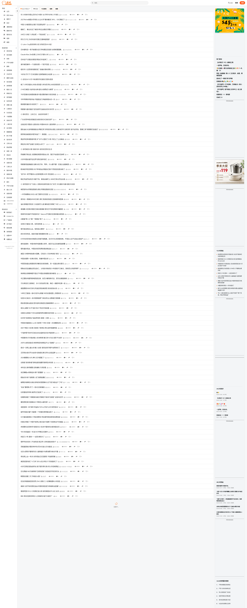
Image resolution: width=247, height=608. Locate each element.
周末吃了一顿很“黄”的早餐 (225, 78)
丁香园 (62, 509)
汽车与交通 (10, 186)
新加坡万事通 (53, 118)
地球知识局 (61, 109)
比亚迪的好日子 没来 (28, 534)
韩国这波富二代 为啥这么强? (30, 450)
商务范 (59, 326)
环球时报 (42, 529)
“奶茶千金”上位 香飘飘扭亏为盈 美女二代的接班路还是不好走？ (42, 539)
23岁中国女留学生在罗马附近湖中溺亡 (34, 138)
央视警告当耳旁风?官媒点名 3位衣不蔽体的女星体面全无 (40, 400)
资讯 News (10, 15)
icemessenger (65, 227)
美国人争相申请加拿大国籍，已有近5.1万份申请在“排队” (40, 227)
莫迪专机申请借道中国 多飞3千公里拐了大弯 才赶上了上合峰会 (42, 123)
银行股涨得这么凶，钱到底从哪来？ (33, 203)
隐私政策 (9, 228)
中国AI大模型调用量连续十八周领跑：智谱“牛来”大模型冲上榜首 (43, 584)
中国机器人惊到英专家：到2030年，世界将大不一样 (39, 564)
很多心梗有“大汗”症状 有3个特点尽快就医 (35, 282)
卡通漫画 (9, 116)
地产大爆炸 (51, 128)
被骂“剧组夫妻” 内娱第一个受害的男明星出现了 (37, 386)
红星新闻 (58, 287)
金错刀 (49, 361)
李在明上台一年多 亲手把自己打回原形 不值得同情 (38, 430)
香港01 (58, 277)
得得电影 (53, 59)
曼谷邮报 (56, 69)
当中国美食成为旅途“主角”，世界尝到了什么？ (37, 569)
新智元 (52, 49)
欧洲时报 (51, 138)
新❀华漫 (9, 136)
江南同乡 (9, 109)
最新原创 (9, 27)
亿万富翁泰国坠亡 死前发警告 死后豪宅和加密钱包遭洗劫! (40, 391)
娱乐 (8, 182)
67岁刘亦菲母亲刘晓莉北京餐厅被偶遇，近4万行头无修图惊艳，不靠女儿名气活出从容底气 (52, 213)
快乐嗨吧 (9, 55)
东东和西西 (68, 371)
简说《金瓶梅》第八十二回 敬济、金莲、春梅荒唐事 (230, 74)
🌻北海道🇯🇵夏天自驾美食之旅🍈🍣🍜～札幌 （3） (229, 69)
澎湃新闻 (58, 153)
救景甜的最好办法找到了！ (30, 94)
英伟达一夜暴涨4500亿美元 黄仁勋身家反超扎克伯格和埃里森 (42, 173)
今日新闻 (43, 9)
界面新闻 (63, 178)
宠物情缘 (9, 70)
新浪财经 (43, 579)
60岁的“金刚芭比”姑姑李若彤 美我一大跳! (35, 292)
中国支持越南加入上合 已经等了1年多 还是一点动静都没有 (41, 297)
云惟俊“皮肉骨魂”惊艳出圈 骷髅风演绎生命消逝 (37, 336)
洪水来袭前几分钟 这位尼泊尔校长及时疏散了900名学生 (40, 544)
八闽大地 (9, 124)
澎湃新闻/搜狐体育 (60, 163)
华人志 (45, 480)
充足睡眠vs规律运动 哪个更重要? (32, 346)
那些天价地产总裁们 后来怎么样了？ (33, 128)
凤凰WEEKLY (50, 331)
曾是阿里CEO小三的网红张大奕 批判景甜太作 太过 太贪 (40, 465)
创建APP (9, 235)
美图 (8, 42)
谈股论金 (9, 163)
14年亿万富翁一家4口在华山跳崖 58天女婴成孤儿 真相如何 (41, 267)
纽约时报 (60, 495)
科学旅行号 (67, 311)
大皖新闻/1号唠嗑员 (66, 440)
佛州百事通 (65, 74)
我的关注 (9, 34)
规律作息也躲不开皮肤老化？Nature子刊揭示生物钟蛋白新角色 (42, 188)
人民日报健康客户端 (64, 415)
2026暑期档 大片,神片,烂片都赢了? (32, 331)
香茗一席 (9, 151)
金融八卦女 (69, 539)
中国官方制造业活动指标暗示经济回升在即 (35, 504)
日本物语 (53, 54)
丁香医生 (47, 346)
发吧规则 (9, 232)
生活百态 (9, 113)
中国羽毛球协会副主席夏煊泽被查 (32, 549)
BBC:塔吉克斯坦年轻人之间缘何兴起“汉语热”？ (37, 470)
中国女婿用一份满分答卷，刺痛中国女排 (34, 232)
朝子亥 (53, 574)
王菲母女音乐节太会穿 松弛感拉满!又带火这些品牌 (38, 326)
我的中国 (9, 170)
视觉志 (50, 341)
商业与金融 (10, 178)
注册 (242, 3)
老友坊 (9, 155)
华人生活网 (63, 15)
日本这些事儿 (68, 44)
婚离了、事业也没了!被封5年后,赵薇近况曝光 (36, 29)
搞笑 (8, 66)
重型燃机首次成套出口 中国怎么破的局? (34, 376)
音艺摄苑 (9, 97)
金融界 (44, 450)
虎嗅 (38, 534)
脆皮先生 (43, 94)
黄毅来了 (64, 400)
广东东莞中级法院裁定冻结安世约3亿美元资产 (36, 104)
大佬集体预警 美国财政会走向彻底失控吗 (35, 574)
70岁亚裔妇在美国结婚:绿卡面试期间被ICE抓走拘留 (38, 84)
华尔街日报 (64, 460)
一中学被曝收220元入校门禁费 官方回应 (34, 168)
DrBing (53, 292)
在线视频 (9, 197)
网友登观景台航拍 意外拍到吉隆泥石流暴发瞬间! (37, 277)
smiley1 (71, 252)
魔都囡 (63, 465)
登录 (236, 3)
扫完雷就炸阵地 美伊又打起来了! (32, 366)
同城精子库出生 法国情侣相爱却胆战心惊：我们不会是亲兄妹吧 (42, 133)
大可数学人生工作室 (57, 589)
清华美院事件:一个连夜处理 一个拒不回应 (35, 59)
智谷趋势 (49, 524)
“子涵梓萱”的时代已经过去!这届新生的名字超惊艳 (38, 306)
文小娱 (61, 262)
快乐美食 (9, 82)
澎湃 (57, 307)
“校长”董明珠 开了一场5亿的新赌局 (33, 361)
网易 (46, 514)
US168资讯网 (56, 64)
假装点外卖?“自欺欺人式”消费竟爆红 (33, 351)
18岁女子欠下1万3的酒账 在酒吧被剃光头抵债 (36, 69)
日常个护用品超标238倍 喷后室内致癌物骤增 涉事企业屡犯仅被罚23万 (45, 499)
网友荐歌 (9, 147)
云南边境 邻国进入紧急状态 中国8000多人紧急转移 (38, 109)
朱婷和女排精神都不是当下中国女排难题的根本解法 (38, 247)
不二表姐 (67, 356)
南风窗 (48, 410)
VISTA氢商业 (69, 490)
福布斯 (67, 173)
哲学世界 (9, 101)
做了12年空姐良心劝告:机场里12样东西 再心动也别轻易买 (40, 74)
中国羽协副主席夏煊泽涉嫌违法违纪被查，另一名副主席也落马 (42, 237)
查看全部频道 (10, 201)
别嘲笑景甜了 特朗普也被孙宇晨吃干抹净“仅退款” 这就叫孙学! (42, 371)
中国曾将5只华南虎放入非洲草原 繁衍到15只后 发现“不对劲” (41, 311)
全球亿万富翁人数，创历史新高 (31, 198)
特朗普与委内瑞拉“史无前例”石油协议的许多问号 (37, 99)
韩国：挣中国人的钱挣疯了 (30, 579)
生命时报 (53, 282)
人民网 (67, 183)
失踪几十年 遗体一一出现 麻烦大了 (33, 410)
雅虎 (63, 485)
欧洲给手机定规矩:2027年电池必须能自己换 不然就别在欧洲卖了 (43, 148)
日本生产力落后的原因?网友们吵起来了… (35, 54)
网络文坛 (9, 93)
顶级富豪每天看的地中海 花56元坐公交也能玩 (36, 420)
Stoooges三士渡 (71, 20)
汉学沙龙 (9, 143)
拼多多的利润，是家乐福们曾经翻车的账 (34, 208)
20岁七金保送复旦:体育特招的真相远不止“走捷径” (38, 316)
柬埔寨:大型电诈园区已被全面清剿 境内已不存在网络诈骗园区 (42, 183)
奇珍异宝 (9, 51)
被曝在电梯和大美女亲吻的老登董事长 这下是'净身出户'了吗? (42, 356)
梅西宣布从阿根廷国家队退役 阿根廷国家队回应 (37, 163)
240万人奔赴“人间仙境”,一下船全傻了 (33, 34)
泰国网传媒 (51, 25)
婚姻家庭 (9, 132)
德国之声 (58, 99)
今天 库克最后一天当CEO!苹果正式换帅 (34, 405)
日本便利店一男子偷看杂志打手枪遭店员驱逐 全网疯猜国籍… (41, 44)
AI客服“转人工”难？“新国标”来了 (32, 193)
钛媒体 (69, 148)
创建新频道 (10, 204)
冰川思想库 (58, 475)
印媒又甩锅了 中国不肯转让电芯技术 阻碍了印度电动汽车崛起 (42, 396)
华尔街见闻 (64, 445)
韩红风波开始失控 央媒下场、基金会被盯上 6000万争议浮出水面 (43, 158)
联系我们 (9, 212)
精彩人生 (9, 89)
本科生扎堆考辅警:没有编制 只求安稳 (33, 341)
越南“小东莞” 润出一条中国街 (31, 480)
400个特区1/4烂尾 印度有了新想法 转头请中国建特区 (39, 302)
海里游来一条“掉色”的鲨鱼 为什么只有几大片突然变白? (39, 381)
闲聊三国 (9, 105)
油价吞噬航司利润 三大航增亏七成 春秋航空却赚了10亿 (40, 178)
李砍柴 (55, 39)
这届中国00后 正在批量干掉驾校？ (32, 524)
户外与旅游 (10, 62)
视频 (8, 38)
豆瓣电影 (53, 603)
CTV (72, 143)
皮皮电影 (56, 29)
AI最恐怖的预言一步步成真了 (31, 598)
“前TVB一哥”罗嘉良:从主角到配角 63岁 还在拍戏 (37, 153)
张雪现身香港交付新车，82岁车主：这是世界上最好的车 (40, 559)
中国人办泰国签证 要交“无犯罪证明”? (33, 24)
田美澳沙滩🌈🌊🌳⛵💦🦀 (225, 81)
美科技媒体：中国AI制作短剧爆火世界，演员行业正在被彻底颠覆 (43, 217)
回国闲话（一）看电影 (223, 94)
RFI (55, 104)
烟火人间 (9, 190)
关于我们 (9, 224)
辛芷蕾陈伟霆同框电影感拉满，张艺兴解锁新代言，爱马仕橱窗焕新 (44, 252)
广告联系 (9, 220)
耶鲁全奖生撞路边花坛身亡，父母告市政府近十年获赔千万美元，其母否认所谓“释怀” (50, 242)
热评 (8, 23)
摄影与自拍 (10, 78)
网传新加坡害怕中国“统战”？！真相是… (34, 118)
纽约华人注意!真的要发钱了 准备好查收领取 (36, 64)
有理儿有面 (58, 79)
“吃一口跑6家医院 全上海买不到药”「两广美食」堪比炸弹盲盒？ (42, 490)
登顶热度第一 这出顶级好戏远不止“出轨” (34, 603)
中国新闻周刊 (54, 168)
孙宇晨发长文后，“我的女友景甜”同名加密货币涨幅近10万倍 (41, 554)
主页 (8, 11)
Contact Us (10, 216)
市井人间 (62, 425)
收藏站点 (9, 239)
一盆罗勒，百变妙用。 (223, 65)
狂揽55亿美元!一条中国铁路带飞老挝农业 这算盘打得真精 (40, 272)
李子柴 (64, 272)
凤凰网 (68, 123)
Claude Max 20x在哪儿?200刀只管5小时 (35, 49)
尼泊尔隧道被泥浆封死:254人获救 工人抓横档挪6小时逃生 (40, 455)
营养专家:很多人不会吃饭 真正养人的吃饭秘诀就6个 (38, 415)
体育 (8, 59)
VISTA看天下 (65, 321)
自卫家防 (9, 128)
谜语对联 (9, 193)
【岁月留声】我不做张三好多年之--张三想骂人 (229, 90)
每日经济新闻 (104, 114)
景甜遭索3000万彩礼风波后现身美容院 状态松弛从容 (39, 262)
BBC (67, 133)
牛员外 (69, 217)
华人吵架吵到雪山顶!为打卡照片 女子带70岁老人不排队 (40, 15)
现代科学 (9, 139)
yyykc (69, 257)
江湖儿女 (9, 166)
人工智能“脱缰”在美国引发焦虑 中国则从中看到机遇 (38, 495)
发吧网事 (9, 86)
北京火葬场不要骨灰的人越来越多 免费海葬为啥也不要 (39, 425)
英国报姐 (65, 391)
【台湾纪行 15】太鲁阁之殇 (225, 62)
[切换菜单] (17, 11)
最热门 (9, 19)
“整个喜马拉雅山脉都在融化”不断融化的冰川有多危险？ (40, 519)
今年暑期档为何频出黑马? (29, 529)
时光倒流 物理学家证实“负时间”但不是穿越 (35, 588)
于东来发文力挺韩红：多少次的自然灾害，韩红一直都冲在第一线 (43, 257)
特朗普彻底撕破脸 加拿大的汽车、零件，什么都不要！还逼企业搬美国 (45, 143)
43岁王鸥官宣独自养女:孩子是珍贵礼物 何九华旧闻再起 (40, 440)
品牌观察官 (74, 499)
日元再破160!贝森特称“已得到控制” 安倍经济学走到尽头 (40, 445)
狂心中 (52, 208)
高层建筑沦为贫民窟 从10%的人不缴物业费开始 (37, 475)
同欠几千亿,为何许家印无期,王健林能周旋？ (36, 39)
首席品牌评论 (60, 594)
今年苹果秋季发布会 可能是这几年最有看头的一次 (38, 89)
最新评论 (9, 31)
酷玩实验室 (50, 351)
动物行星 (63, 381)
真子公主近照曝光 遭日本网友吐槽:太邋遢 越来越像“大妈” (40, 485)
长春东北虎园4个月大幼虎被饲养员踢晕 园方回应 (37, 287)
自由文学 (9, 120)
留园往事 (9, 174)
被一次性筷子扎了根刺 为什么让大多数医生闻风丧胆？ (39, 509)
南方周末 (56, 420)
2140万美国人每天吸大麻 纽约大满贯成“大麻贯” (37, 79)
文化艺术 (9, 74)
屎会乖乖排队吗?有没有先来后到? (32, 514)
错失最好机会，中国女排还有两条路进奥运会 (36, 222)
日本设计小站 (59, 336)
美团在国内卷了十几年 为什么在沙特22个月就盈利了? (39, 435)
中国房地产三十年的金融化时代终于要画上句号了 (38, 593)
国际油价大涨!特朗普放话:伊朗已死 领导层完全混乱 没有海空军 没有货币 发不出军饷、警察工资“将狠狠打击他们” (59, 114)
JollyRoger (69, 188)
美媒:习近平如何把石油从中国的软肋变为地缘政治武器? (40, 460)
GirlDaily (57, 386)
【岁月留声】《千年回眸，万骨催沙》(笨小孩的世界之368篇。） (229, 85)
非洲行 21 (219, 97)
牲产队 (52, 376)
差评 (58, 89)
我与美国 (9, 159)
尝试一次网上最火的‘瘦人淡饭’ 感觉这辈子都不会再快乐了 (40, 321)
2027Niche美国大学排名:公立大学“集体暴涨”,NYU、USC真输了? (43, 19)
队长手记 (47, 366)
